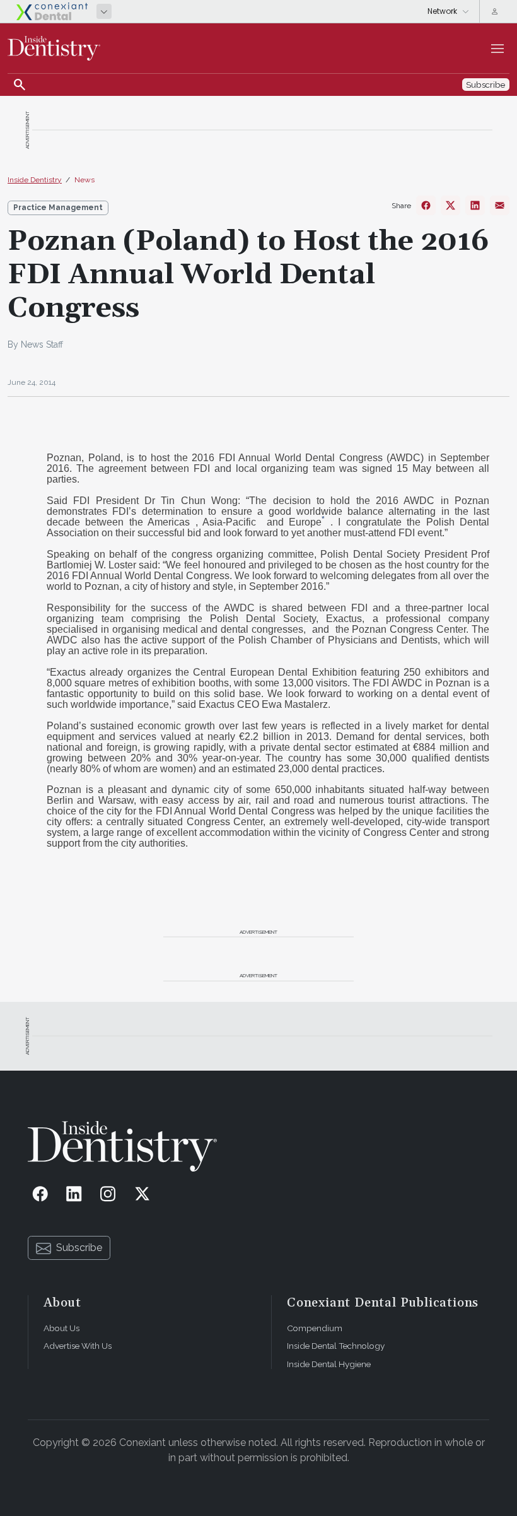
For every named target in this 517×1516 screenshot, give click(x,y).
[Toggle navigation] (497, 49)
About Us (61, 1328)
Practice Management (58, 207)
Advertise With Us (78, 1346)
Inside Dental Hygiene (329, 1364)
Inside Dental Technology (336, 1346)
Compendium (314, 1328)
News (84, 179)
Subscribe (79, 1248)
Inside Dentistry (35, 179)
